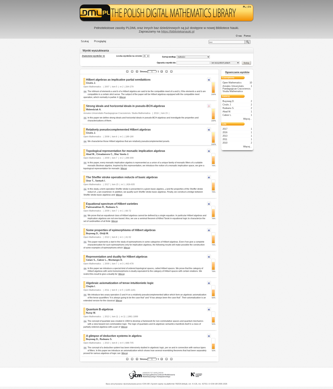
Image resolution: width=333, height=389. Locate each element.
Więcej (122, 97)
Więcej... (247, 119)
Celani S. (91, 260)
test (210, 42)
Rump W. (91, 313)
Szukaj (85, 41)
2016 (156, 113)
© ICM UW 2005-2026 (218, 384)
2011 (107, 290)
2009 (107, 158)
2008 (107, 136)
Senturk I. (100, 180)
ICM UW (146, 384)
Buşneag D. (92, 233)
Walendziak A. (93, 109)
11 (117, 316)
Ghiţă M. (104, 233)
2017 (107, 184)
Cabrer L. (102, 260)
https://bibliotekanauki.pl (177, 31)
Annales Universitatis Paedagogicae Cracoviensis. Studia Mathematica (117, 113)
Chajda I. (91, 286)
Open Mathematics (92, 86)
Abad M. (90, 154)
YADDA (178, 384)
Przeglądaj (100, 41)
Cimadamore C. (104, 154)
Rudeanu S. (112, 207)
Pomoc (247, 35)
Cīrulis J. (91, 83)
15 (166, 113)
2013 (107, 316)
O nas (239, 35)
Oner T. (90, 180)
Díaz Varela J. (121, 154)
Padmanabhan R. (95, 207)
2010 (107, 237)
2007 (107, 86)
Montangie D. (115, 260)
